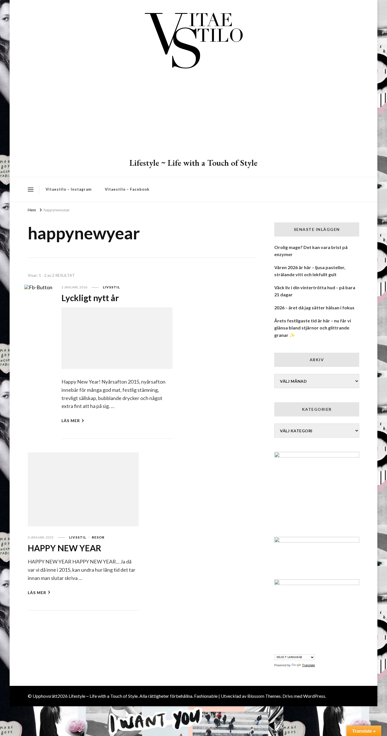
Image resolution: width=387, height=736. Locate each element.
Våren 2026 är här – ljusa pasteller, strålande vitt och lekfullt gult (309, 271)
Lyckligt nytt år (90, 298)
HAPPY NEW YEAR (64, 548)
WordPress (314, 696)
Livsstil (111, 287)
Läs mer (70, 420)
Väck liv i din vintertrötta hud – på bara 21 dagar (314, 291)
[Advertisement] (193, 114)
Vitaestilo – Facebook (127, 189)
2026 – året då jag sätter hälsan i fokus (314, 307)
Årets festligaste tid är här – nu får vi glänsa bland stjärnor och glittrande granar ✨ (312, 328)
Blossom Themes (264, 696)
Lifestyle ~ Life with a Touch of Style (193, 162)
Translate (308, 665)
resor (98, 537)
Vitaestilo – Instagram (69, 189)
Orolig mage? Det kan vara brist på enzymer (311, 250)
